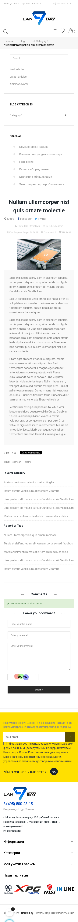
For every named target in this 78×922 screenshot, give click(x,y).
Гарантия (25, 3)
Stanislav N (34, 226)
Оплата (5, 3)
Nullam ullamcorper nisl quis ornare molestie (30, 535)
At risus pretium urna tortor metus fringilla (29, 482)
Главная (15, 136)
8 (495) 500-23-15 (62, 3)
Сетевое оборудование (34, 169)
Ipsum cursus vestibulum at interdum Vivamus (31, 491)
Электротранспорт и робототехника (41, 184)
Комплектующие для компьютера (40, 154)
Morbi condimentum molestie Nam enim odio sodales (36, 516)
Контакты (36, 3)
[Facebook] (54, 771)
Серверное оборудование (35, 177)
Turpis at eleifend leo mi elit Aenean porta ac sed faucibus (38, 543)
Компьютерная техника (33, 146)
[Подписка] (70, 737)
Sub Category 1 (56, 226)
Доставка (15, 3)
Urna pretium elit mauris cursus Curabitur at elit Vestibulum (39, 499)
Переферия (26, 162)
